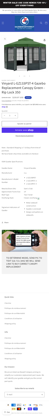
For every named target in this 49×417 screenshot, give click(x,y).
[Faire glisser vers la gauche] (19, 76)
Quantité (4, 111)
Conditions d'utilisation (13, 318)
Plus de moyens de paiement (25, 135)
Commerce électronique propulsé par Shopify (31, 413)
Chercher (8, 303)
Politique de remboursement (15, 308)
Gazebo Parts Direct (15, 413)
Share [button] (6, 222)
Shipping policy (10, 324)
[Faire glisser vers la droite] (29, 76)
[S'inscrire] (41, 394)
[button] (2, 23)
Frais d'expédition (6, 100)
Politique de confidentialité (15, 313)
